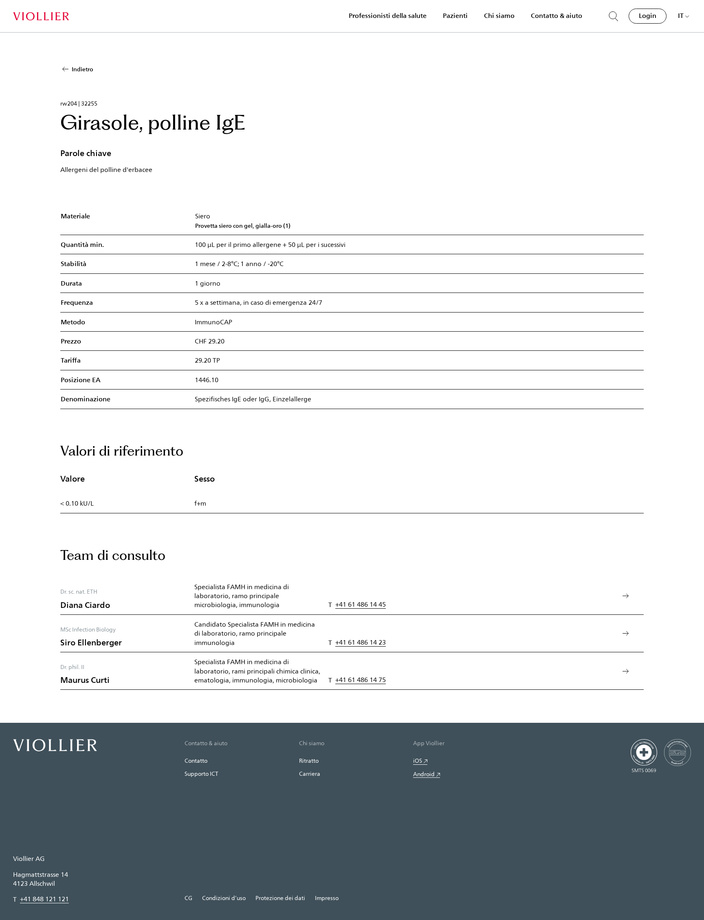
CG (188, 898)
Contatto (196, 760)
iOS (417, 760)
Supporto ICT (201, 773)
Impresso (327, 898)
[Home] (41, 16)
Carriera (309, 773)
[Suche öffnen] (613, 16)
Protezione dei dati (280, 898)
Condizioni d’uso (224, 898)
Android (424, 774)
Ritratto (309, 760)
